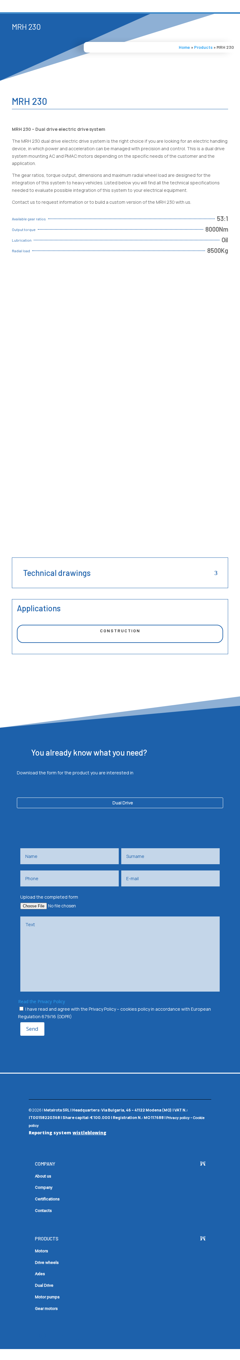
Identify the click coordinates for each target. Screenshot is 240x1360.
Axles (40, 1273)
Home (184, 47)
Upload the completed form (49, 897)
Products (203, 47)
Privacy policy (178, 1118)
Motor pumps (47, 1297)
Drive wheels (47, 1262)
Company (43, 1187)
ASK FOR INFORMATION (52, 274)
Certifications (47, 1199)
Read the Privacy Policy (41, 1001)
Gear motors (46, 1308)
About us (43, 1176)
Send (32, 1028)
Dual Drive (122, 803)
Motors (41, 1251)
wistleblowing (89, 1133)
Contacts (43, 1210)
